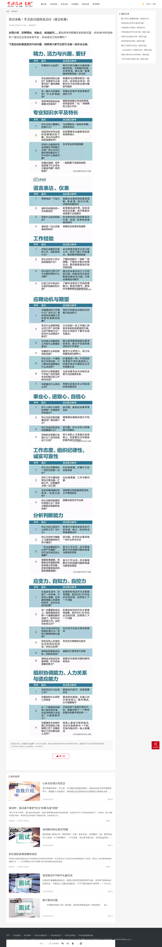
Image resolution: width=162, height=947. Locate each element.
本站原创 (53, 4)
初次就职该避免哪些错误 (23, 854)
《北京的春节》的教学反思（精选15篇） (137, 50)
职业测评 (96, 4)
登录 (148, 4)
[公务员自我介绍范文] (24, 791)
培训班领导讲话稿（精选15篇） (133, 41)
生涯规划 (74, 4)
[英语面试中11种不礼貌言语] (24, 883)
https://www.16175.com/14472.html (63, 743)
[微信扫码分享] (62, 943)
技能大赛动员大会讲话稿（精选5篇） (136, 54)
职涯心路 (85, 4)
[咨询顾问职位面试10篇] (24, 837)
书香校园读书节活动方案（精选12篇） (136, 32)
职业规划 (17, 935)
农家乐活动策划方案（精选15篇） (134, 36)
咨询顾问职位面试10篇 (55, 829)
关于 (8, 935)
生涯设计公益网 (28, 743)
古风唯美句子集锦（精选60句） (133, 27)
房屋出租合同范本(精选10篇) (132, 23)
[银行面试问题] (24, 908)
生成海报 (55, 943)
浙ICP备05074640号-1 (44, 939)
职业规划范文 (56, 935)
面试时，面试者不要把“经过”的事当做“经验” (33, 808)
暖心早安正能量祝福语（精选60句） (135, 18)
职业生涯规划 (70, 935)
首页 (45, 4)
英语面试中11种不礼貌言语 (58, 875)
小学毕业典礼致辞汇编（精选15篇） (135, 59)
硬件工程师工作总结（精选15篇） (134, 45)
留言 (101, 939)
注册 (154, 4)
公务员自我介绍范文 (54, 783)
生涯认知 (64, 4)
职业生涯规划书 (41, 935)
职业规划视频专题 (86, 935)
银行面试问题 (50, 900)
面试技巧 (32, 25)
